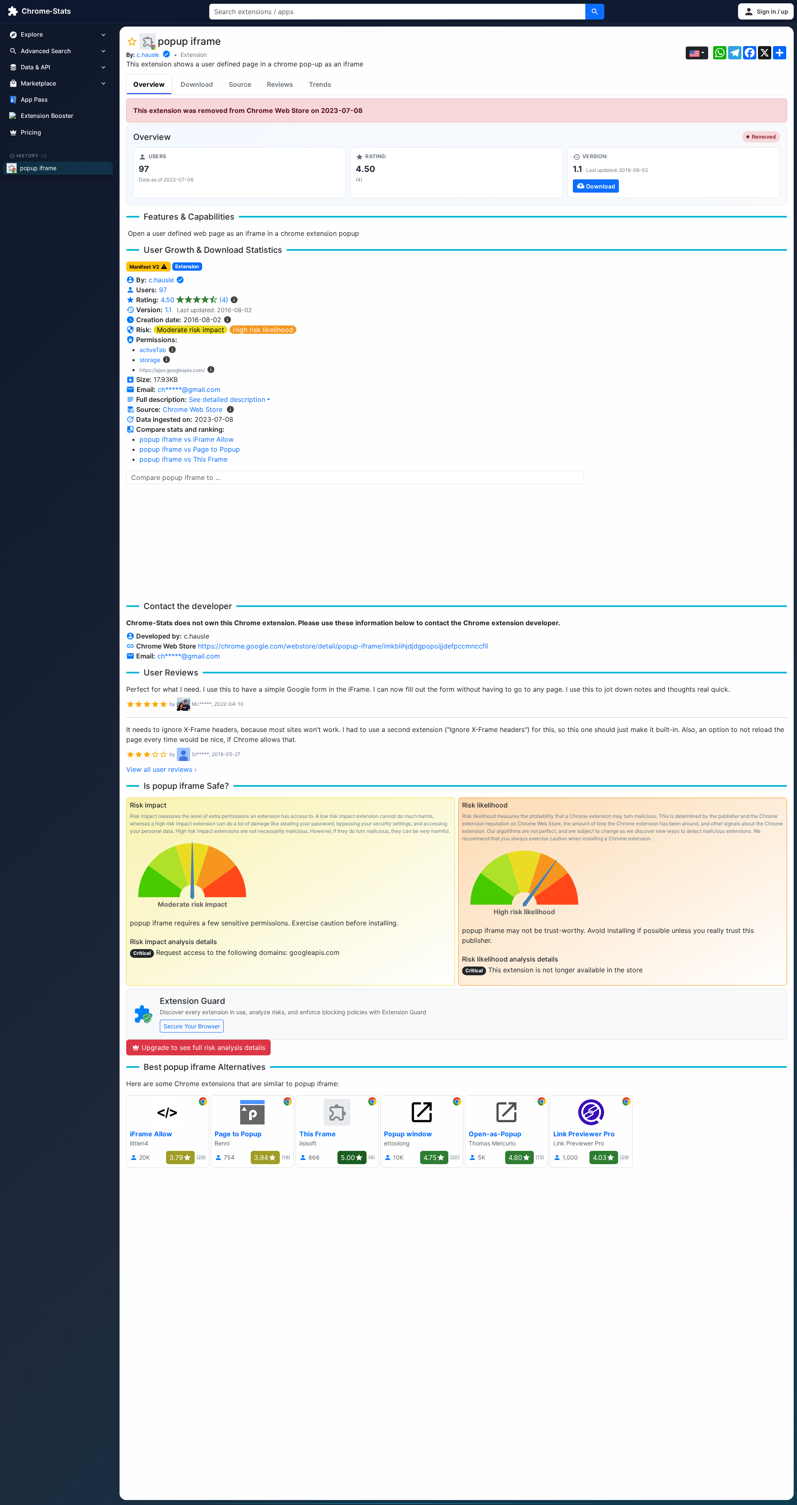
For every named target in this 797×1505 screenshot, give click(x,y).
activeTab (152, 349)
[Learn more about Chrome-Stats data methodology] (230, 409)
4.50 (194, 300)
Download (197, 84)
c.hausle (148, 54)
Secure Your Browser (192, 1026)
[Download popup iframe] (674, 173)
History (32, 156)
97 (163, 290)
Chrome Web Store (192, 409)
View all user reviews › (161, 769)
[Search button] (594, 12)
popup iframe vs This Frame (183, 459)
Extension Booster (47, 116)
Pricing (31, 132)
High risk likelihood (263, 329)
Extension (194, 54)
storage (149, 359)
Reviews (280, 84)
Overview (149, 84)
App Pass (34, 99)
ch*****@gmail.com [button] (189, 389)
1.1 (168, 310)
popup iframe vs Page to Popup (189, 449)
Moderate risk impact (190, 329)
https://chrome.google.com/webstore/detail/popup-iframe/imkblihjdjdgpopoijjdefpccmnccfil (343, 646)
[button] (766, 11)
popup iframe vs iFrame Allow (186, 439)
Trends (320, 84)
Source (240, 84)
